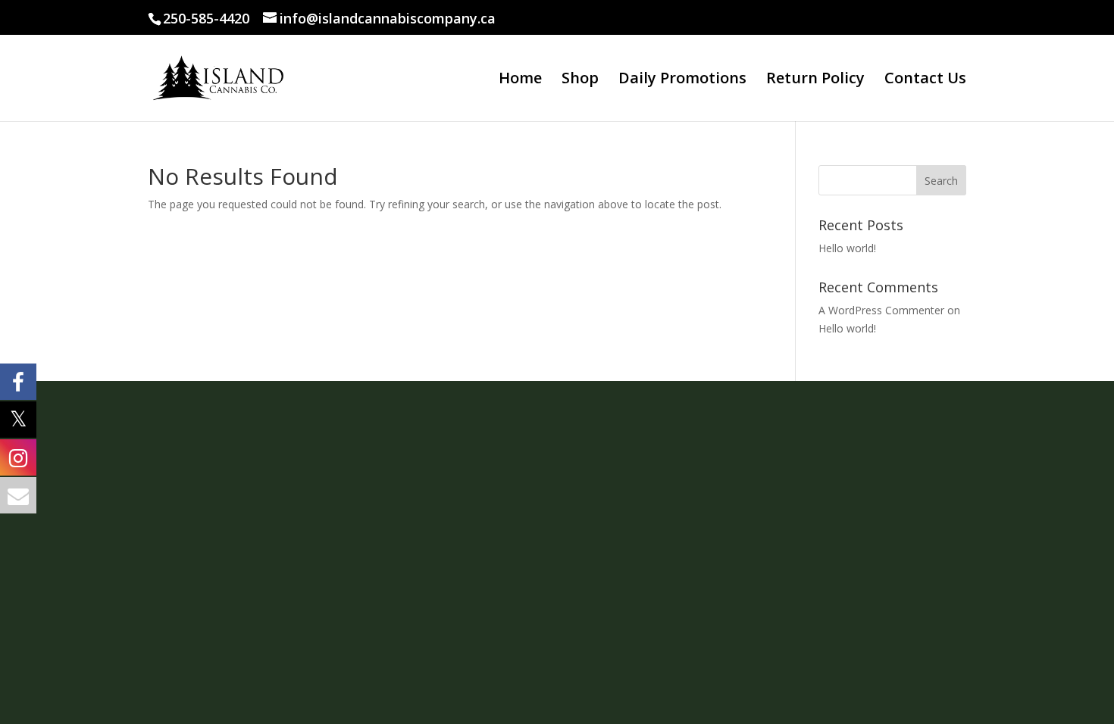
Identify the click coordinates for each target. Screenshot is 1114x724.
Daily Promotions (682, 80)
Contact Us (925, 80)
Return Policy (815, 80)
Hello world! (847, 248)
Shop (580, 80)
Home (520, 80)
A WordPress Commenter (881, 310)
